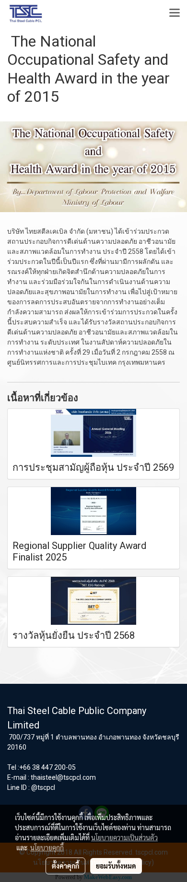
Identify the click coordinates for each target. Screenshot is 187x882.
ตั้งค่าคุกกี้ (65, 865)
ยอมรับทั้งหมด (116, 865)
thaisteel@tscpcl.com (63, 777)
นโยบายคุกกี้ (47, 847)
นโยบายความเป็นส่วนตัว (124, 837)
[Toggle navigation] (174, 13)
